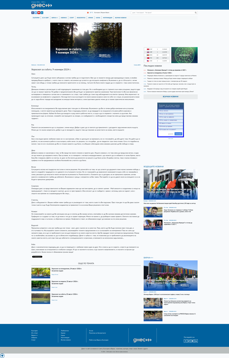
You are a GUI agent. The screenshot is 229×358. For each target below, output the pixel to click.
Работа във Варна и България (98, 340)
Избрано (64, 17)
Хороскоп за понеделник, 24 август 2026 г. (67, 268)
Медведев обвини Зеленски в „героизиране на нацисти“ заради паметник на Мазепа (171, 75)
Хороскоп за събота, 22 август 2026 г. (65, 294)
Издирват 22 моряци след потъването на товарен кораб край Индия (167, 88)
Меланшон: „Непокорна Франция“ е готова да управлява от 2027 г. (166, 70)
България (36, 17)
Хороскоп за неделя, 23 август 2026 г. (65, 281)
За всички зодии (57, 271)
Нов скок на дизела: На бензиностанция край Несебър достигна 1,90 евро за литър (170, 203)
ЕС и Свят (45, 17)
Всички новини (120, 17)
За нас (91, 330)
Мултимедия (107, 17)
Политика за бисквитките (97, 333)
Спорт (72, 17)
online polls (170, 138)
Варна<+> (55, 17)
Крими (90, 17)
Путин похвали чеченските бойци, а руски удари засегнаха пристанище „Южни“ (170, 91)
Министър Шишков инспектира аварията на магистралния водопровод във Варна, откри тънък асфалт (179, 302)
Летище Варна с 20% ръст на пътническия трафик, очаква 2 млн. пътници (167, 294)
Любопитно (81, 17)
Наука (98, 17)
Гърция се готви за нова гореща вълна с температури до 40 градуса (167, 81)
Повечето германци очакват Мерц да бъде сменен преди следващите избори (170, 78)
